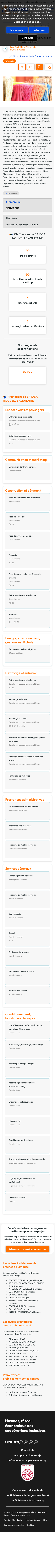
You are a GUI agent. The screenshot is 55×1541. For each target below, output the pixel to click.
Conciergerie (18, 158)
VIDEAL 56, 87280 (17, 1353)
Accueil (21, 133)
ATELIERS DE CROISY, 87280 (22, 1341)
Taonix (7, 1520)
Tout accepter (17, 29)
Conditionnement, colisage (15, 177)
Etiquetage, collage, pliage (15, 174)
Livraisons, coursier (24, 183)
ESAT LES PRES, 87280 (19, 1365)
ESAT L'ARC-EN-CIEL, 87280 (22, 1359)
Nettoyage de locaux (32, 121)
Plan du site (17, 1520)
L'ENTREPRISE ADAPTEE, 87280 (24, 1350)
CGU (45, 1520)
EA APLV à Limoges (18, 1294)
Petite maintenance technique (37, 127)
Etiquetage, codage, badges (38, 168)
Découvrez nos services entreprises (27, 1249)
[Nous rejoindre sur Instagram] (26, 1442)
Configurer (27, 37)
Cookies (18, 21)
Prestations (50, 69)
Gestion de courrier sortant (15, 161)
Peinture (7, 130)
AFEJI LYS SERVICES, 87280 (22, 1362)
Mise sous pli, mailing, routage (16, 155)
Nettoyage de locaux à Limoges (23, 1392)
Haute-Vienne (31, 118)
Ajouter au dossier (22, 67)
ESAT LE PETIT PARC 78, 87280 (23, 1356)
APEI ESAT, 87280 (17, 1339)
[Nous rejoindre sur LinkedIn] (31, 1442)
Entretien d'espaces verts (23, 130)
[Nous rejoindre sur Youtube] (36, 1442)
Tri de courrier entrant (36, 158)
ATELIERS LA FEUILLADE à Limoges (25, 1289)
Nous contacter (32, 69)
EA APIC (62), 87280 (18, 1347)
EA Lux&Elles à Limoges (19, 1309)
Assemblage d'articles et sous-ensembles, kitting (25, 171)
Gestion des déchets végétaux (35, 139)
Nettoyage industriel (12, 143)
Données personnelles (14, 1525)
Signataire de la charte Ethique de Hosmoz (32, 56)
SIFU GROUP (12, 208)
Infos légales (12, 193)
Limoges (20, 118)
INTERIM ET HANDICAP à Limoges (25, 1312)
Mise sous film (34, 174)
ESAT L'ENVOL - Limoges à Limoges (25, 1280)
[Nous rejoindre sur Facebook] (21, 1442)
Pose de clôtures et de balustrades (26, 136)
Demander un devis (40, 69)
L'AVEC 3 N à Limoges (19, 1297)
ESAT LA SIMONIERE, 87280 (22, 1344)
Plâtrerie (17, 124)
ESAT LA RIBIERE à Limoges (22, 1306)
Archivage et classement (39, 152)
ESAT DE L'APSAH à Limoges (22, 1291)
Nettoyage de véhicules (28, 149)
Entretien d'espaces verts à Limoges (25, 1395)
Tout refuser (38, 29)
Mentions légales (32, 1520)
